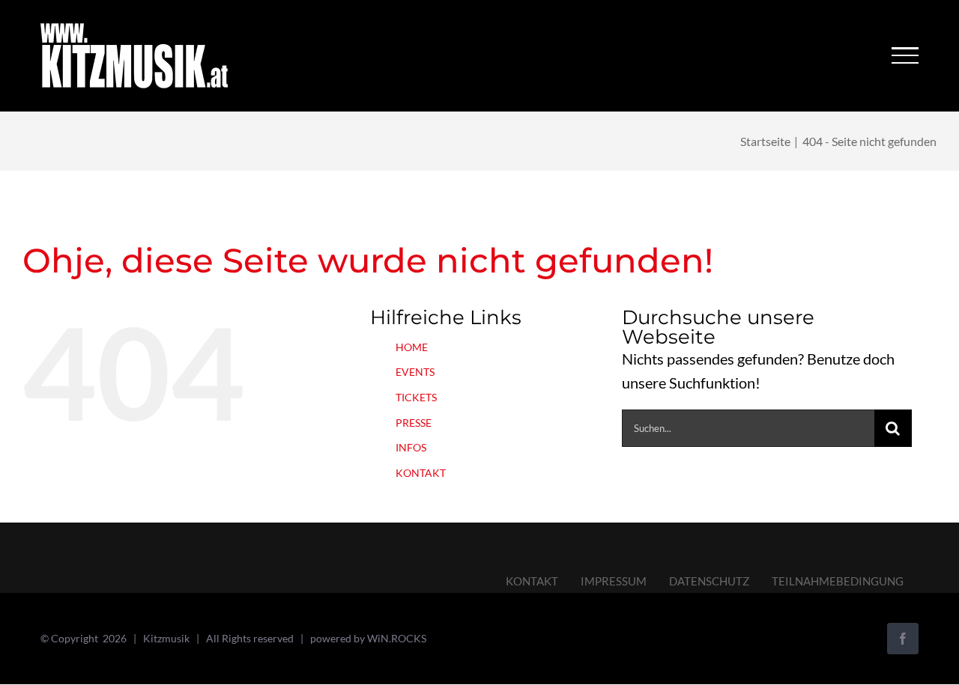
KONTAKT (421, 472)
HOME (412, 347)
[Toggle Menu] (904, 55)
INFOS (411, 447)
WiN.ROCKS (396, 638)
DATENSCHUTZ (709, 581)
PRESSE (414, 422)
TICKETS (416, 397)
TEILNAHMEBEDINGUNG (838, 581)
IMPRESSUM (614, 581)
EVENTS (415, 371)
